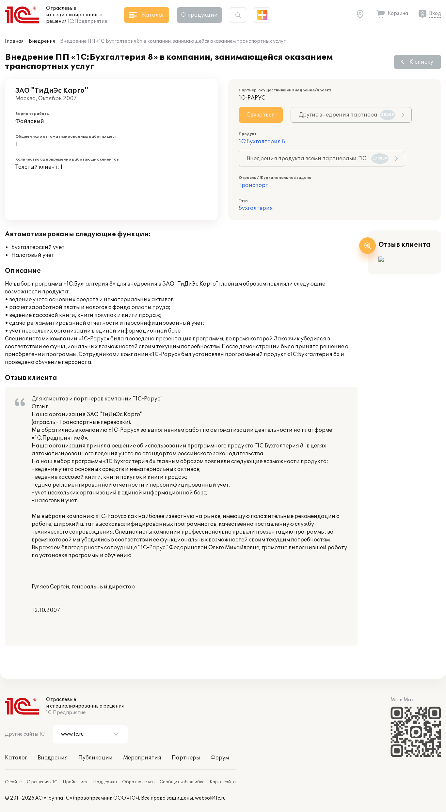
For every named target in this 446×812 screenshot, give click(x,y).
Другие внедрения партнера (346, 115)
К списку (421, 62)
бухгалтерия (256, 208)
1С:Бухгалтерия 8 (262, 141)
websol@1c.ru (210, 798)
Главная (14, 41)
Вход (435, 13)
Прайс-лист (75, 782)
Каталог (16, 758)
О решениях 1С (42, 782)
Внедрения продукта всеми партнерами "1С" (317, 158)
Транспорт (253, 185)
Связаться (261, 115)
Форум (220, 758)
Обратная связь (138, 782)
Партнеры (186, 758)
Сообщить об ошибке (182, 782)
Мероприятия (142, 758)
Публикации (95, 758)
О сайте (13, 782)
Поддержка (105, 782)
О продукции (199, 15)
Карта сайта (223, 782)
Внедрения (42, 41)
